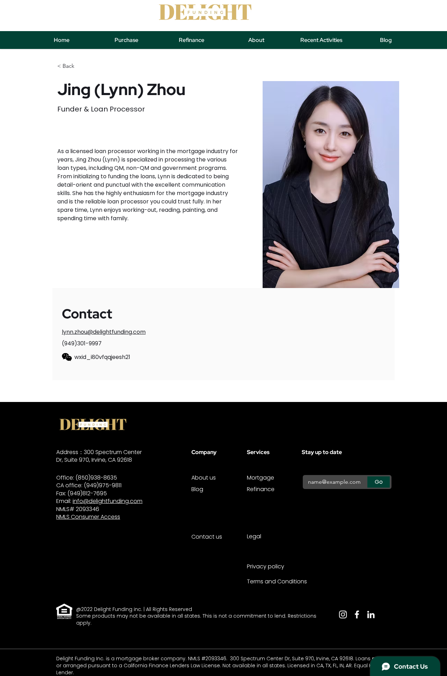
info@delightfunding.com (107, 501)
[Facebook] (357, 614)
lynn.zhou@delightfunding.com (104, 332)
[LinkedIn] (371, 614)
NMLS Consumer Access (88, 517)
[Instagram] (343, 614)
